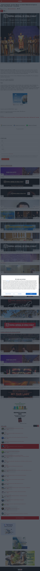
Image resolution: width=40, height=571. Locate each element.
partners (7, 280)
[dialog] (20, 285)
